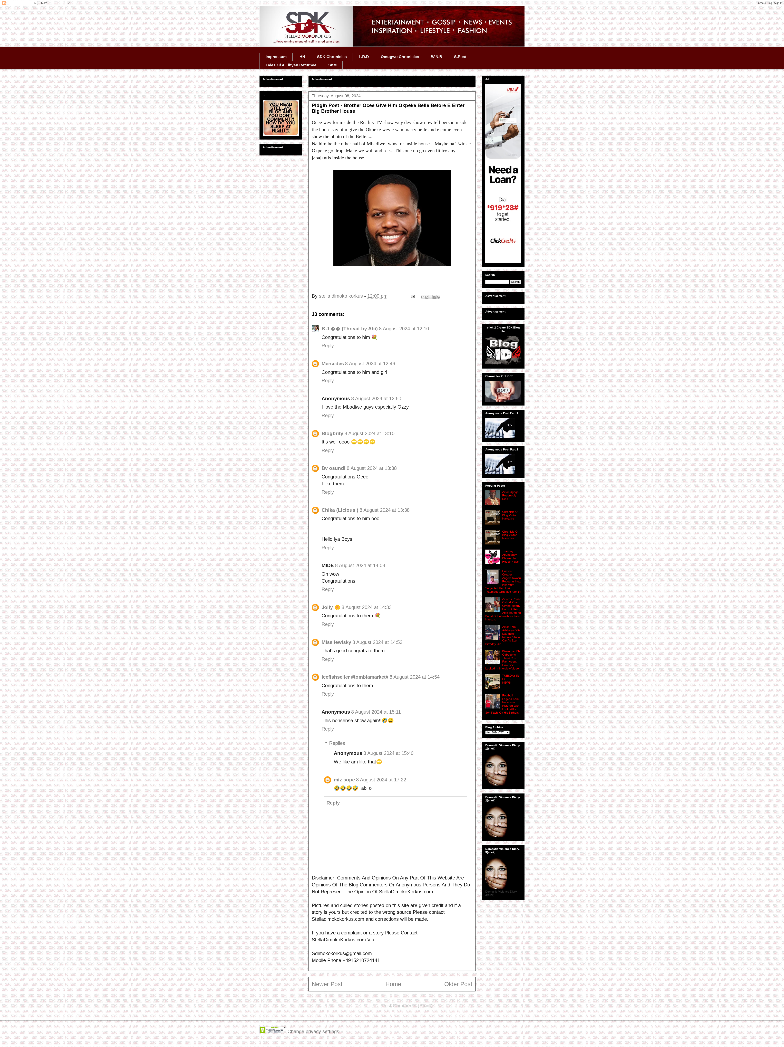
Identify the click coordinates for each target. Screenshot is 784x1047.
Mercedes (333, 363)
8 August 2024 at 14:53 (377, 642)
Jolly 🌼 (331, 607)
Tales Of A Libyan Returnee (291, 65)
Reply (328, 345)
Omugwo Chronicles (400, 57)
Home (393, 984)
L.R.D (364, 57)
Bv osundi (333, 468)
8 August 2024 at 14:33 (367, 607)
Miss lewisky (336, 642)
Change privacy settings (313, 1031)
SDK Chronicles (332, 57)
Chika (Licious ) (340, 510)
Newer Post (327, 984)
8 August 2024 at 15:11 (376, 712)
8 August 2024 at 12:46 (370, 363)
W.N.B (436, 57)
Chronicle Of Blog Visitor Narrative (510, 515)
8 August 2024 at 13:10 (369, 433)
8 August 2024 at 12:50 (376, 398)
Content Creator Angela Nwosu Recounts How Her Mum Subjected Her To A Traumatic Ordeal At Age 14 (503, 581)
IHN (301, 57)
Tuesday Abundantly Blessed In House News (510, 556)
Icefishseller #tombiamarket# (355, 677)
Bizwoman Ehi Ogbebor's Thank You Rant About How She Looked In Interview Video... (503, 660)
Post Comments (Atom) (407, 1005)
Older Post (458, 984)
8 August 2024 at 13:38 (372, 468)
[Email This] (423, 297)
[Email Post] (412, 296)
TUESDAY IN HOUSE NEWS (510, 679)
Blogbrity (332, 433)
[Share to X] (431, 297)
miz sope (344, 779)
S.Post (460, 57)
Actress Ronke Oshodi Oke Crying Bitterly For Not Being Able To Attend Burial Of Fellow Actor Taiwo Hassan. (503, 609)
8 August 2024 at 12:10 (404, 328)
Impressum (276, 57)
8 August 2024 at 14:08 (360, 565)
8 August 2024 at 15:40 (388, 753)
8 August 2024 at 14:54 (415, 677)
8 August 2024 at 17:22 (381, 779)
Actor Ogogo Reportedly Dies (510, 495)
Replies (337, 743)
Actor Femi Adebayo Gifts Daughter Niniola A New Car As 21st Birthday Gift (502, 635)
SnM (332, 65)
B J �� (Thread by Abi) (350, 328)
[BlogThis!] (427, 297)
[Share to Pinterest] (438, 297)
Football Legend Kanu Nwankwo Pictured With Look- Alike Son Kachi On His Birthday (502, 704)
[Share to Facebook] (434, 297)
